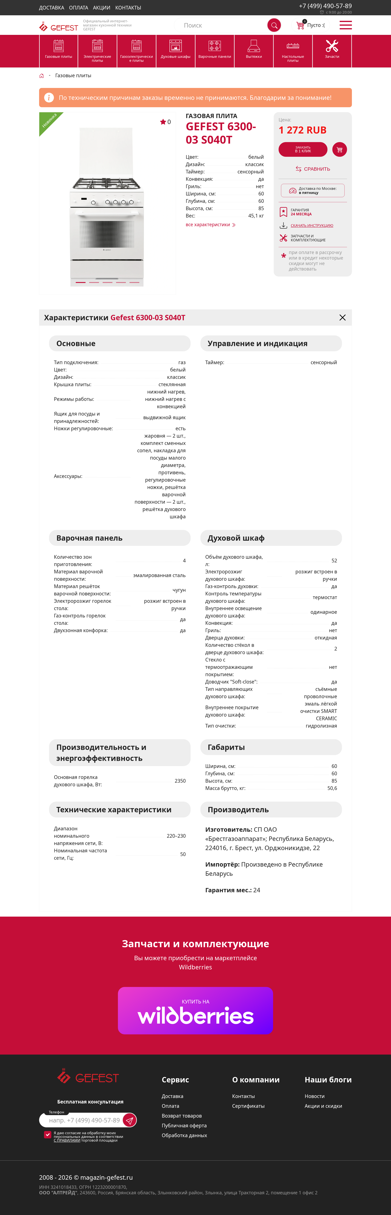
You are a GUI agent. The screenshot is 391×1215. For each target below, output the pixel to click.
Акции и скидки (323, 1106)
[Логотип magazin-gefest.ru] (58, 26)
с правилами (67, 1140)
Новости (315, 1096)
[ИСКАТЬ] (274, 25)
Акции (101, 7)
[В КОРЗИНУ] (339, 149)
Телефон (56, 1112)
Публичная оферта (184, 1125)
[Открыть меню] (346, 25)
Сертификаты (248, 1106)
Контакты (128, 7)
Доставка (51, 7)
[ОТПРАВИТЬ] (129, 1120)
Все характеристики (208, 224)
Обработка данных (184, 1135)
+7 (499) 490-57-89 (325, 6)
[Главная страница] (41, 75)
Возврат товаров (182, 1115)
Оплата (78, 7)
